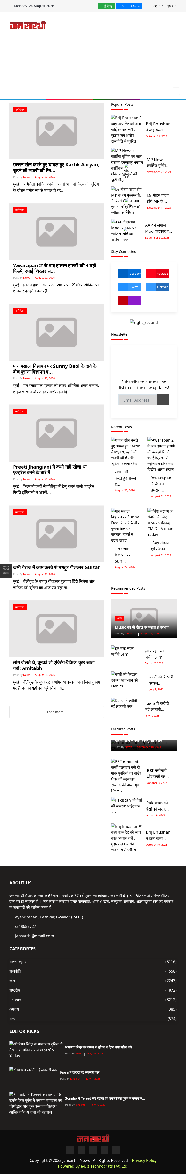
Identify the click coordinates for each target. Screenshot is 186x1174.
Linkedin (162, 287)
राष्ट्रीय (14, 990)
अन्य (119, 618)
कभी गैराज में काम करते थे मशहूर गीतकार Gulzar (56, 567)
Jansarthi (130, 633)
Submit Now (130, 6)
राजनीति (15, 971)
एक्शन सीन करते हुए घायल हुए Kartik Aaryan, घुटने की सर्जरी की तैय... (56, 167)
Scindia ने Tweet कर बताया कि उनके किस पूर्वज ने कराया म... (105, 1098)
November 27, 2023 (159, 172)
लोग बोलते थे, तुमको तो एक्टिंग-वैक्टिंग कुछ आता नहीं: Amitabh (54, 665)
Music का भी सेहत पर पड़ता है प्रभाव (142, 627)
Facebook (134, 274)
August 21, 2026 (45, 479)
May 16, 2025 (95, 1053)
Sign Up (170, 5)
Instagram (129, 300)
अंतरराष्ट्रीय (18, 961)
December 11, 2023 (159, 207)
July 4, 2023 (152, 715)
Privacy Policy (144, 1160)
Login (156, 5)
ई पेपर (107, 6)
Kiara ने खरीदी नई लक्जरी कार (79, 1072)
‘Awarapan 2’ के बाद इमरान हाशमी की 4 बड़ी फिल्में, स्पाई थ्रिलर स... (54, 268)
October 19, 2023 (156, 136)
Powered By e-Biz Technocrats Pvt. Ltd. (93, 1166)
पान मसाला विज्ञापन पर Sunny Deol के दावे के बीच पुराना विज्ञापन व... (55, 369)
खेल (12, 980)
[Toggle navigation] (175, 91)
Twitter (135, 287)
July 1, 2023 (156, 689)
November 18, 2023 (149, 747)
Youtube (162, 274)
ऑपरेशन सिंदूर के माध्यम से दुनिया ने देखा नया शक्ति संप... (100, 1047)
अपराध (14, 1009)
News (26, 177)
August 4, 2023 (155, 815)
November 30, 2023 (157, 237)
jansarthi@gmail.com (34, 936)
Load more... (57, 712)
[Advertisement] (119, 51)
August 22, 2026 (45, 177)
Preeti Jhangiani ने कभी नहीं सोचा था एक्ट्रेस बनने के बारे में (50, 469)
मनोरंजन (20, 109)
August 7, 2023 (150, 633)
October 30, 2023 (157, 783)
